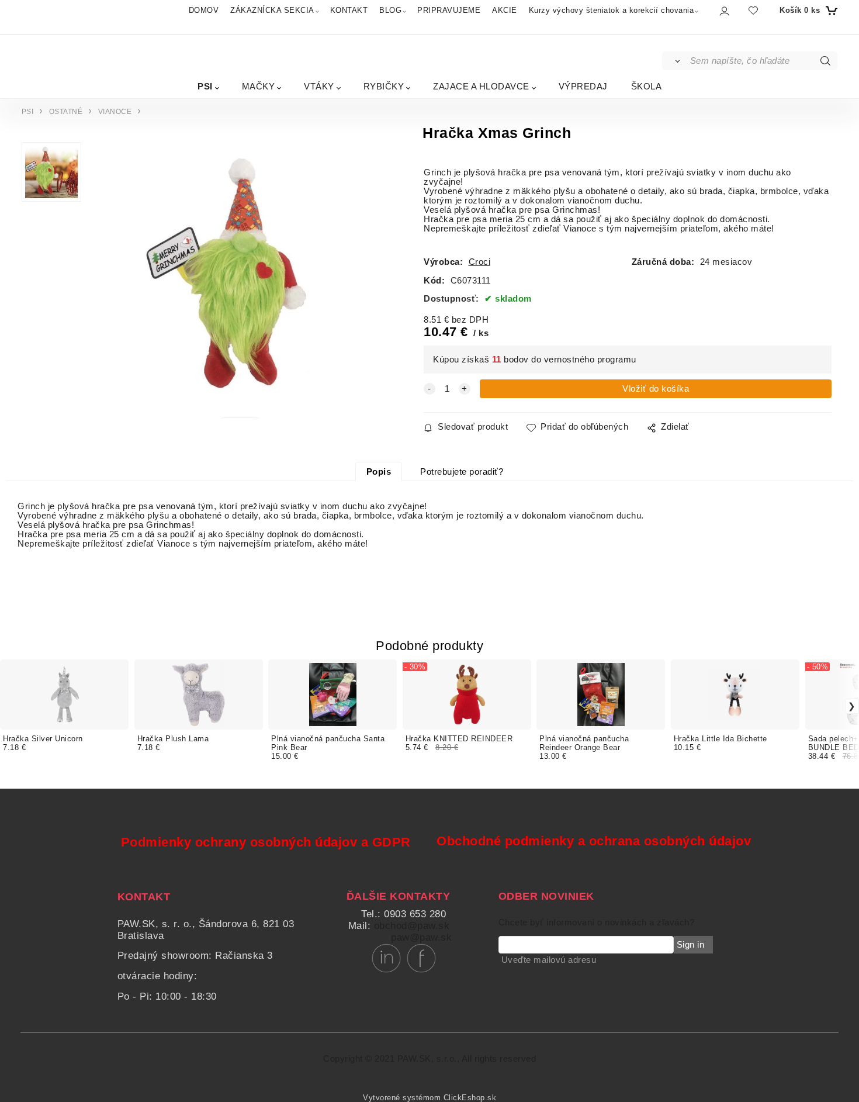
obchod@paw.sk (412, 925)
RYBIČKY (383, 86)
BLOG (390, 10)
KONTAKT (349, 10)
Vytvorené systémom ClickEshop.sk (429, 1098)
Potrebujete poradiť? (461, 471)
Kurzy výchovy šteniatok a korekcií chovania (611, 10)
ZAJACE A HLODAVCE (481, 86)
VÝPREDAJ (583, 86)
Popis (379, 471)
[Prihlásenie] (724, 11)
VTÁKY (319, 86)
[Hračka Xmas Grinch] (234, 283)
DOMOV (204, 10)
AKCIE (504, 10)
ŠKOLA (646, 86)
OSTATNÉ (66, 112)
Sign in (691, 944)
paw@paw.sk (421, 937)
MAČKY (258, 86)
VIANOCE (115, 112)
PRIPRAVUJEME (448, 10)
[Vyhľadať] (675, 60)
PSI (205, 86)
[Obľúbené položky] (753, 10)
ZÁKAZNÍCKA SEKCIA (272, 10)
